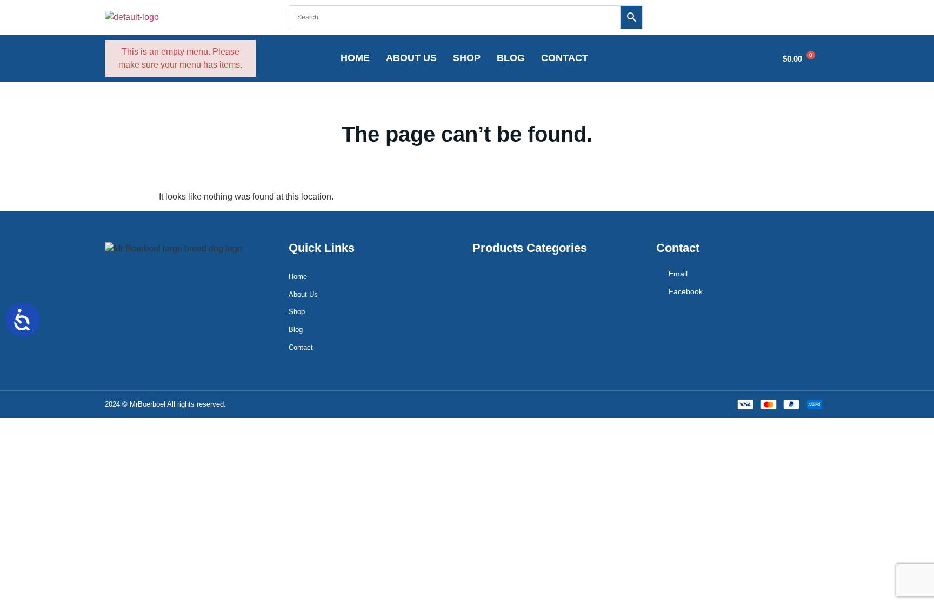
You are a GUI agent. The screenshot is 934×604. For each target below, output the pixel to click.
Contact (564, 57)
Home (355, 57)
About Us (411, 57)
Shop (467, 57)
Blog (511, 57)
